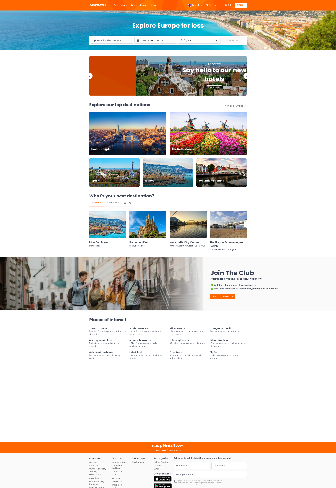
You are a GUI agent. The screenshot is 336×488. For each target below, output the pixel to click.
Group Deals (117, 485)
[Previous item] (89, 76)
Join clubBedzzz (223, 296)
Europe (157, 469)
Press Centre (95, 475)
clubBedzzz (116, 481)
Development (138, 462)
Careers (93, 462)
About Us (93, 465)
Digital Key (116, 478)
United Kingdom (161, 462)
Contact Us (116, 471)
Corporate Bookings (116, 466)
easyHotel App (118, 462)
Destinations (120, 5)
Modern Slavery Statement (96, 482)
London (157, 465)
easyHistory (95, 478)
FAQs (113, 475)
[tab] (96, 202)
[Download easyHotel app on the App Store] (163, 479)
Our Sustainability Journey (97, 470)
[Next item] (246, 76)
